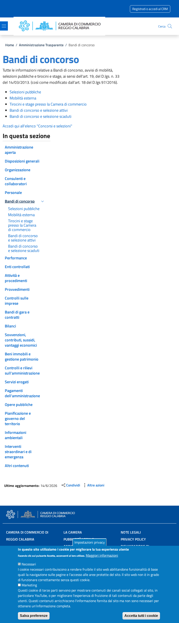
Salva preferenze (34, 616)
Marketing (29, 585)
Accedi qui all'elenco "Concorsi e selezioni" (37, 126)
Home (9, 45)
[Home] (61, 26)
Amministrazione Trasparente (41, 45)
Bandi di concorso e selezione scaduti (40, 116)
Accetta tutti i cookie (141, 616)
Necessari (29, 564)
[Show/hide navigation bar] (4, 26)
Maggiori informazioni (102, 555)
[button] (169, 26)
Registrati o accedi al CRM (150, 8)
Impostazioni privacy (89, 542)
